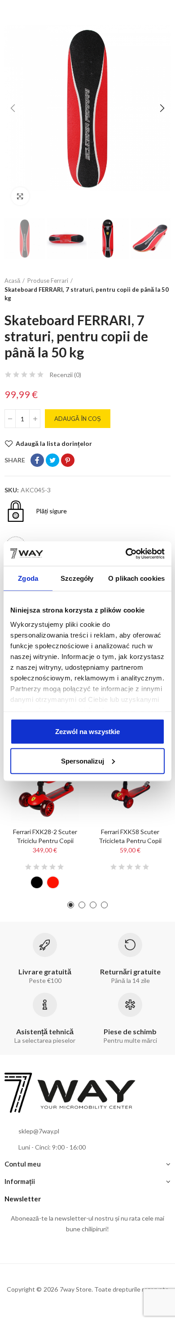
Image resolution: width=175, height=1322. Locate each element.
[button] (13, 108)
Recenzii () (65, 375)
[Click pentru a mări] (20, 196)
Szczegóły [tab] (77, 578)
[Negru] (37, 882)
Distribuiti (37, 460)
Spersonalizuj (82, 760)
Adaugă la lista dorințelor (54, 443)
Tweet (52, 460)
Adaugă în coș (77, 418)
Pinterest (67, 460)
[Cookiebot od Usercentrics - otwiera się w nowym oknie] (126, 553)
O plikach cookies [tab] (136, 578)
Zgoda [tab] (28, 578)
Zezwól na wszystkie (87, 731)
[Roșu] (53, 882)
